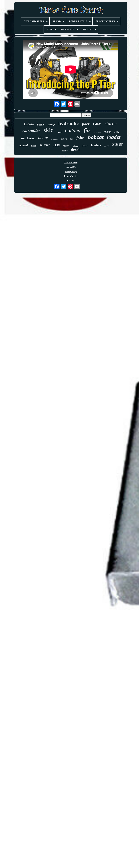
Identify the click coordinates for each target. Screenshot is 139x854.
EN (68, 180)
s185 (116, 132)
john (80, 137)
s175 (106, 145)
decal (75, 150)
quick (64, 138)
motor (66, 145)
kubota (29, 124)
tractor (64, 151)
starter (111, 123)
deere (43, 137)
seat (59, 132)
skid (49, 130)
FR (73, 180)
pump (51, 124)
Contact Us (71, 167)
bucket (40, 124)
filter (86, 124)
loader (114, 137)
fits (87, 130)
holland (72, 130)
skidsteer (97, 132)
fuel (71, 139)
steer (117, 144)
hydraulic (68, 123)
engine (107, 131)
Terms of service (71, 176)
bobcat (96, 137)
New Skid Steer (70, 162)
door (85, 145)
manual (23, 145)
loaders (96, 145)
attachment (28, 138)
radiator (75, 146)
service (45, 145)
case (97, 123)
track (33, 145)
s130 (56, 145)
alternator (54, 139)
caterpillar (31, 130)
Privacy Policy (71, 171)
